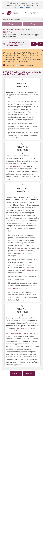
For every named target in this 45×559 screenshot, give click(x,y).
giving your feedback (22, 7)
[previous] (34, 44)
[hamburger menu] (3, 12)
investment (28, 270)
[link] (11, 12)
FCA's (33, 225)
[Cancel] (42, 50)
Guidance (10, 65)
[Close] (42, 2)
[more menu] (42, 12)
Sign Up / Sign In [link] (31, 13)
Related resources (26, 65)
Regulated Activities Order (16, 166)
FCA (22, 328)
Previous (17, 373)
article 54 (14, 331)
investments (20, 250)
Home (5, 30)
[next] (40, 44)
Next (27, 373)
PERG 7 (6, 32)
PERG (31, 30)
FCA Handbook (18, 30)
